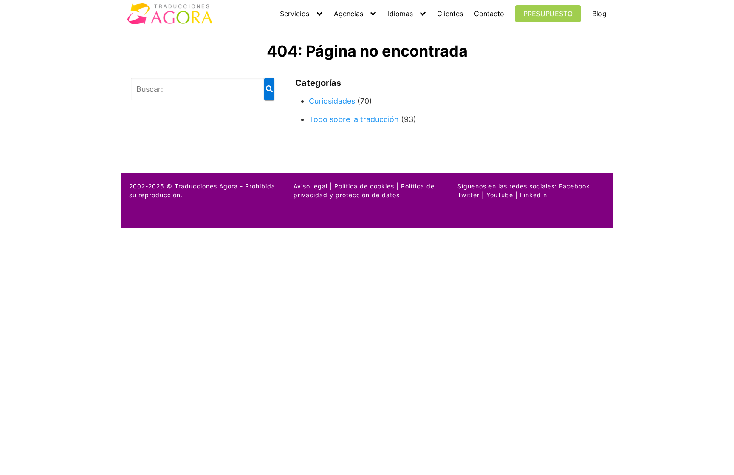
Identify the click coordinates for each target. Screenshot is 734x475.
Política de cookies (364, 186)
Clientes (450, 13)
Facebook (574, 186)
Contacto (489, 13)
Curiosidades (332, 101)
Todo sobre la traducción (354, 119)
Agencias (348, 13)
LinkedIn (533, 195)
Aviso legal (310, 186)
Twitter (468, 195)
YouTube (499, 195)
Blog (599, 13)
